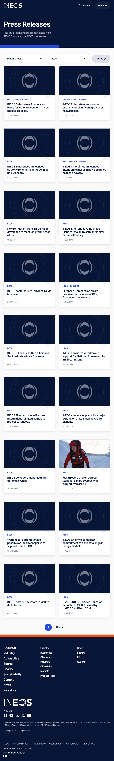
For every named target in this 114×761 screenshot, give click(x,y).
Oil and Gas (46, 666)
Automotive (11, 658)
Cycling (81, 662)
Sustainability (13, 674)
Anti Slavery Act (20, 744)
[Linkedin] (29, 715)
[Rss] (23, 715)
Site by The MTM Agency (15, 753)
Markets (44, 671)
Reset (100, 58)
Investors (10, 690)
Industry (9, 653)
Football (81, 652)
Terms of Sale (88, 744)
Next (60, 628)
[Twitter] (17, 715)
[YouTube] (11, 715)
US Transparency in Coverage (18, 748)
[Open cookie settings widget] (5, 756)
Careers (9, 679)
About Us (10, 647)
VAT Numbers (72, 744)
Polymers (45, 662)
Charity (8, 669)
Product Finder (48, 675)
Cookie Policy (56, 744)
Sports (8, 663)
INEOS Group (14, 58)
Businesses (46, 652)
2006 (54, 58)
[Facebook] (5, 715)
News (7, 685)
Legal (6, 744)
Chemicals (46, 657)
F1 (78, 657)
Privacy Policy (39, 744)
